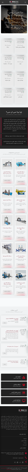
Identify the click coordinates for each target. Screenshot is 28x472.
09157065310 (20, 458)
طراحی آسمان (9, 469)
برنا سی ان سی (4, 468)
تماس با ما (25, 445)
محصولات (25, 438)
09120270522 (15, 458)
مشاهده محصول (21, 181)
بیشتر (5, 323)
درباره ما (25, 443)
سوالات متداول (24, 440)
